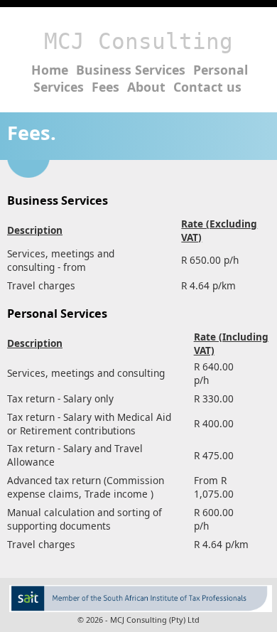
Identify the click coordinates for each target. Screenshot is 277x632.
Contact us (207, 86)
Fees (105, 86)
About (146, 86)
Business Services (130, 69)
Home (49, 69)
